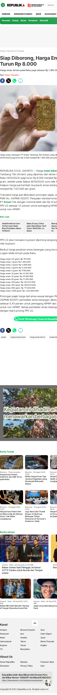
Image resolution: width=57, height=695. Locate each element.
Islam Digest (46, 634)
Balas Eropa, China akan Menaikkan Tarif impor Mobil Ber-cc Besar (36, 227)
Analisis (23, 637)
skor (38, 14)
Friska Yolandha (12, 75)
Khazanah (4, 634)
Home (2, 51)
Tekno (23, 641)
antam (3, 337)
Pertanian (32, 20)
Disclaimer (4, 666)
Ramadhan (25, 649)
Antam (7, 202)
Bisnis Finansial (47, 641)
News (2, 637)
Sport (43, 637)
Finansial (6, 20)
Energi (15, 20)
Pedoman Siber (47, 662)
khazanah (50, 14)
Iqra (22, 634)
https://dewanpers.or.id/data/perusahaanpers (22, 680)
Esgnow (3, 645)
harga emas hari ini (37, 337)
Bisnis (23, 20)
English (44, 645)
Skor (43, 630)
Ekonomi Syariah (23, 14)
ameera (6, 14)
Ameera (3, 630)
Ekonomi (11, 51)
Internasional (5, 641)
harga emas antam (18, 337)
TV (1, 649)
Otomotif (44, 20)
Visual (23, 645)
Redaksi (24, 662)
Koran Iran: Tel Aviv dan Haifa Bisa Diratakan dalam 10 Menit (11, 227)
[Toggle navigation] (3, 5)
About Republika (7, 662)
